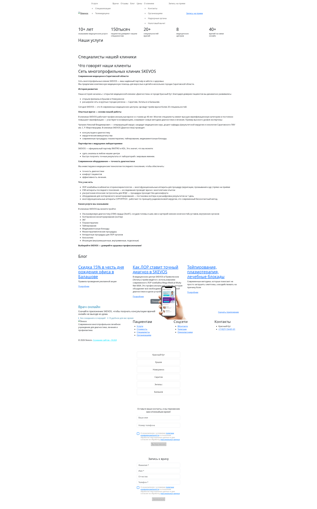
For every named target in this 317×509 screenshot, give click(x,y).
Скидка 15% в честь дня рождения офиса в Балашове (101, 271)
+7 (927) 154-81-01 (226, 329)
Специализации (103, 8)
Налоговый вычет (156, 23)
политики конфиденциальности (157, 434)
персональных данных (170, 439)
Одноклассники (185, 332)
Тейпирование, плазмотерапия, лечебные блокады (206, 271)
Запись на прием (177, 3)
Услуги (140, 326)
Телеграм (182, 329)
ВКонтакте (183, 326)
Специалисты (143, 332)
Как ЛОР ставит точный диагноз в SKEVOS (155, 269)
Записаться (158, 499)
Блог (132, 3)
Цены (139, 3)
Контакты (152, 8)
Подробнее (83, 286)
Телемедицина (102, 13)
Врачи (116, 3)
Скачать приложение (228, 312)
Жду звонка (159, 444)
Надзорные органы (157, 18)
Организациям (155, 13)
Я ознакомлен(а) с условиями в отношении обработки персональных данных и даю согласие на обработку (160, 436)
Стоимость (142, 329)
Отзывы (124, 3)
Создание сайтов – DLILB (105, 340)
